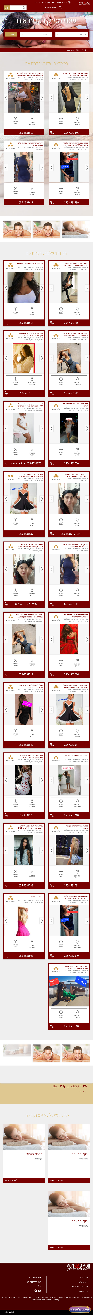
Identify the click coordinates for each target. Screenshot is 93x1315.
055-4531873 (26, 815)
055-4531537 (26, 533)
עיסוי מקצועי (83, 1282)
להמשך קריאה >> (56, 1180)
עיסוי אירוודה (83, 1277)
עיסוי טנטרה (83, 1291)
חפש (7, 7)
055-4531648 (71, 1026)
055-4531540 (71, 955)
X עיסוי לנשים (70, 50)
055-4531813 (26, 322)
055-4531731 (71, 885)
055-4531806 (26, 955)
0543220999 (32, 1282)
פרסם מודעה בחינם (51, 7)
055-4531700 (71, 463)
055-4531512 (26, 132)
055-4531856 (71, 132)
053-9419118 (26, 393)
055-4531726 (71, 674)
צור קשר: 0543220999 (60, 2)
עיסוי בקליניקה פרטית (79, 1286)
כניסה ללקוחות (40, 2)
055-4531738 (26, 885)
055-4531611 (26, 202)
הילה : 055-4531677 (71, 533)
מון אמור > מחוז (82, 50)
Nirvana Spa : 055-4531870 (26, 463)
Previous (87, 97)
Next (51, 97)
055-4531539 (71, 202)
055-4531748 (71, 815)
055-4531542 (26, 744)
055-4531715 (71, 322)
